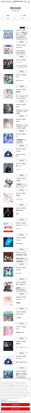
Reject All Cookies (15, 409)
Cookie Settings (15, 404)
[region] (15, 395)
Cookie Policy (4, 400)
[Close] (29, 380)
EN (27, 27)
